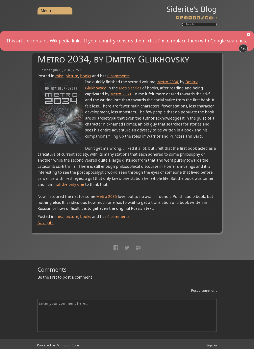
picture (71, 76)
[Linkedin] (186, 18)
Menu (46, 10)
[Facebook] (194, 18)
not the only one (69, 184)
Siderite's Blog (191, 9)
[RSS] (181, 18)
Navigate (46, 222)
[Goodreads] (211, 18)
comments (118, 76)
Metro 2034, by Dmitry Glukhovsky (113, 58)
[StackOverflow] (202, 18)
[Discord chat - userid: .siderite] (177, 18)
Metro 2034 (167, 81)
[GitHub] (206, 18)
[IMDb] (190, 18)
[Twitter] (198, 18)
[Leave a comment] (215, 18)
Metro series (130, 88)
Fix (243, 48)
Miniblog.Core (68, 345)
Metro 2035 (106, 196)
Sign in (211, 345)
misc (59, 76)
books (85, 76)
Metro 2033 (120, 94)
